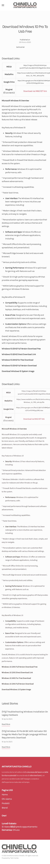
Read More (6, 724)
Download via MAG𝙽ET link (35, 91)
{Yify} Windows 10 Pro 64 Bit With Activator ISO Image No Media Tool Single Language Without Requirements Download (24, 734)
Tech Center (14, 858)
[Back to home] (25, 5)
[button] (3, 5)
